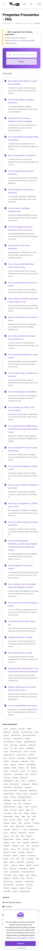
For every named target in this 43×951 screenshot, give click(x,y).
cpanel (6, 729)
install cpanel (7, 813)
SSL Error (34, 771)
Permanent (36, 823)
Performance (22, 833)
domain (6, 745)
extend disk (7, 891)
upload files (23, 745)
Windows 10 (7, 855)
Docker (6, 826)
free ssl (6, 771)
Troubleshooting (34, 829)
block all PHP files (27, 732)
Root (28, 816)
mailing (20, 807)
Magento (13, 764)
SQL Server (29, 885)
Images (25, 794)
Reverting (13, 797)
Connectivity (20, 862)
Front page (7, 777)
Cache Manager (31, 764)
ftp (11, 748)
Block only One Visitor (29, 735)
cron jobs (33, 807)
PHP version (7, 738)
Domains (6, 761)
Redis (27, 875)
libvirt (15, 875)
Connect (18, 839)
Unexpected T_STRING (19, 800)
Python (34, 816)
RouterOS (6, 888)
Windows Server (8, 881)
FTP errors (13, 810)
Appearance (23, 777)
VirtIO (22, 836)
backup (6, 748)
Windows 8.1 (19, 881)
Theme (6, 797)
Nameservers (32, 855)
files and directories (9, 807)
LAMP (23, 816)
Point (12, 859)
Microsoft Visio (29, 881)
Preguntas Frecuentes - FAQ (23, 23)
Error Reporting (18, 774)
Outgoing (22, 888)
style (19, 803)
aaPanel (21, 865)
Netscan (32, 868)
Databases (7, 768)
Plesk (33, 839)
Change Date (23, 790)
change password (9, 755)
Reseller (6, 859)
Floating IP (7, 846)
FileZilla (6, 810)
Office (33, 849)
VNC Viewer (25, 849)
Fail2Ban (26, 813)
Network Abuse (23, 868)
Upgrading (26, 842)
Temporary (27, 823)
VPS (32, 810)
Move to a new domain (10, 790)
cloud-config (7, 875)
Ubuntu (17, 816)
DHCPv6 (15, 855)
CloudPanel (30, 859)
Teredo (6, 872)
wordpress (13, 729)
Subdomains (15, 761)
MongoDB (6, 829)
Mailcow (33, 875)
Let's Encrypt (14, 771)
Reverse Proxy (20, 826)
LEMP (32, 820)
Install (12, 826)
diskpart (15, 891)
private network (14, 872)
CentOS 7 (6, 865)
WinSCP (21, 810)
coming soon (8, 803)
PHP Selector (8, 774)
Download (21, 852)
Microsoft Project (9, 885)
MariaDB (28, 865)
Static (19, 842)
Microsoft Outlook (9, 742)
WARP (5, 862)
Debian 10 (14, 865)
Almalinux (6, 823)
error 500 (32, 751)
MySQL (14, 768)
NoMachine (7, 878)
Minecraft (15, 878)
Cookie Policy (17, 938)
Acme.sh (36, 865)
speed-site (22, 729)
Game (22, 878)
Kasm (5, 868)
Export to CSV (33, 794)
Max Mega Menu (8, 781)
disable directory (32, 758)
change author (25, 784)
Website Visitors (18, 738)
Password (21, 768)
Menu (17, 781)
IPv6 (17, 836)
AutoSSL (33, 768)
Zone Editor (15, 732)
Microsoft (6, 852)
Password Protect (9, 794)
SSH (12, 836)
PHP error (33, 774)
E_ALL (26, 774)
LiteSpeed (21, 764)
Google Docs (32, 781)
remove (13, 849)
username (31, 755)
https (15, 748)
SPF (27, 768)
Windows (29, 836)
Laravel (26, 807)
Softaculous (24, 761)
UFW (17, 859)
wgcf (37, 859)
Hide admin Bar (14, 784)
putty (25, 829)
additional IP (35, 842)
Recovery (31, 833)
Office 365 (30, 878)
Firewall (26, 820)
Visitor (36, 732)
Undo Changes (18, 787)
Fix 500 (26, 751)
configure (23, 855)
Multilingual (7, 800)
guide (22, 846)
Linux (20, 813)
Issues (5, 833)
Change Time (33, 790)
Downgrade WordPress (25, 797)
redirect (21, 748)
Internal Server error (16, 751)
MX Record (7, 732)
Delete (5, 820)
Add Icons (35, 784)
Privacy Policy (29, 938)
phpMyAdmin (30, 748)
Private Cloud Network (27, 872)
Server (13, 842)
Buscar (21, 62)
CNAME (29, 729)
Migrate (33, 813)
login (5, 758)
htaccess (6, 735)
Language (26, 839)
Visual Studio (20, 885)
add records (35, 846)
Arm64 (29, 888)
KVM (15, 813)
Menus (23, 781)
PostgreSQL (30, 826)
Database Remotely (29, 742)
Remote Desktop (8, 839)
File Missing (29, 862)
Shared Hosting (8, 816)
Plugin (5, 784)
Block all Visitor (15, 735)
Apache (14, 823)
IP (20, 829)
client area (12, 758)
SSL (28, 771)
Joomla (6, 764)
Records (6, 849)
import (5, 751)
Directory (12, 820)
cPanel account (21, 755)
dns (15, 803)
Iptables (19, 820)
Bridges (21, 875)
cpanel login (21, 758)
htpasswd (14, 888)
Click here (16, 40)
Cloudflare (15, 846)
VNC (19, 849)
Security (22, 771)
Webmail (27, 738)
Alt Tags (18, 794)
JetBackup (28, 787)
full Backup (32, 745)
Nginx (20, 823)
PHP (29, 800)
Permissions (27, 803)
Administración (7, 23)
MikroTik (12, 862)
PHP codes (13, 745)
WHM (27, 810)
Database (19, 742)
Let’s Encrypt (13, 868)
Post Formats (7, 787)
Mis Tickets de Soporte (13, 902)
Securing (6, 836)
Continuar (20, 943)
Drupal (32, 761)
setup (28, 846)
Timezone (15, 829)
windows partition (25, 891)
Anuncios (8, 907)
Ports (22, 859)
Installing (6, 842)
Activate (14, 852)
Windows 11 (30, 852)
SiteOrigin (15, 777)
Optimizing (13, 833)
